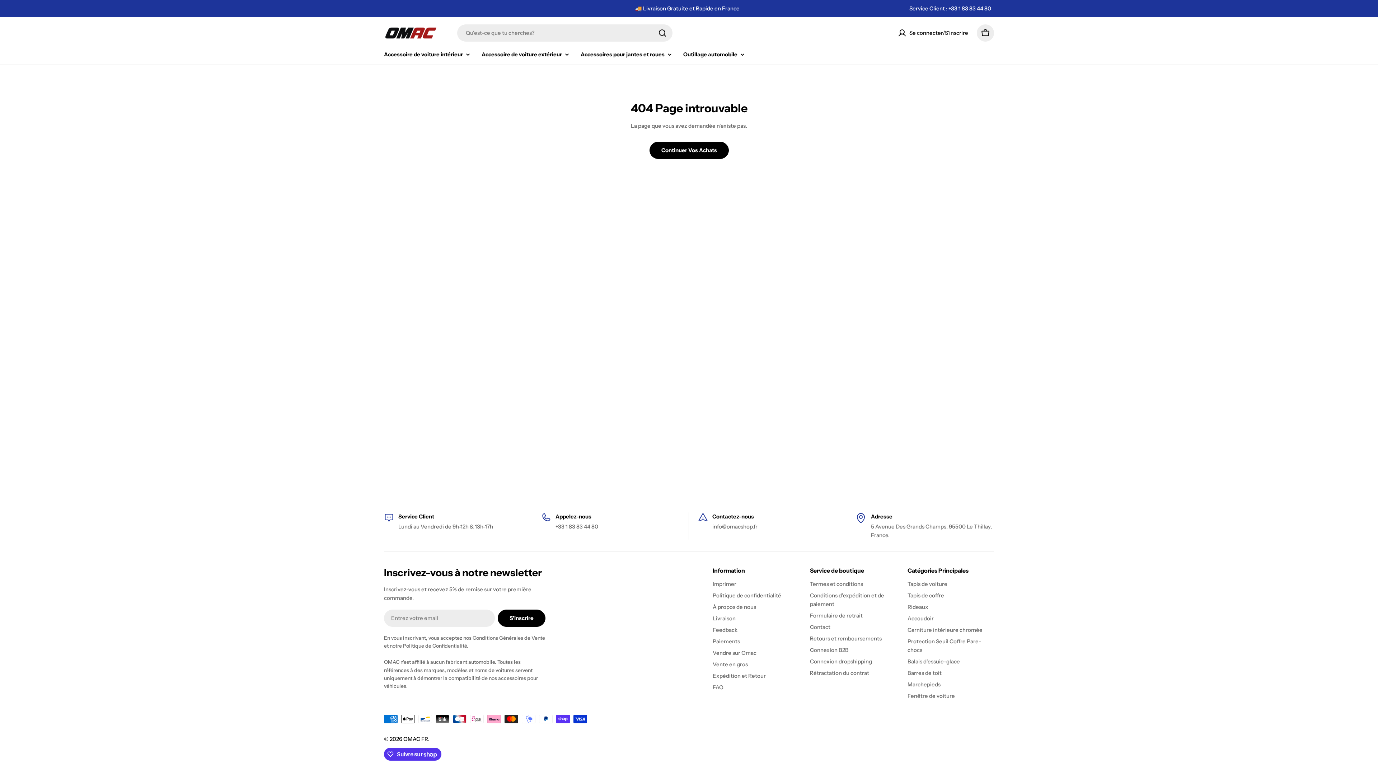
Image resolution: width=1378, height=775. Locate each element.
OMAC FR (415, 739)
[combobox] (564, 33)
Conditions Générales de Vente (509, 638)
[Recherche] (662, 33)
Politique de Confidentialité (435, 646)
